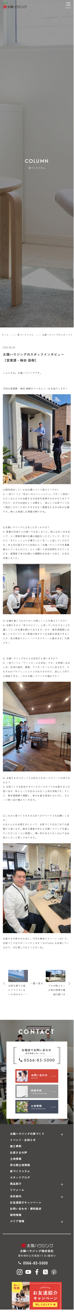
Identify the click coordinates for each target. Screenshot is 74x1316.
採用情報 (15, 1215)
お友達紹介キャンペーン (26, 1202)
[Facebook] (37, 1272)
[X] (45, 1272)
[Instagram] (20, 1272)
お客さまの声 (18, 1152)
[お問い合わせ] (36, 1076)
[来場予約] (36, 1091)
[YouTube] (28, 1272)
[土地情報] (36, 1106)
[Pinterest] (54, 1272)
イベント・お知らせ (23, 1140)
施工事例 (15, 1146)
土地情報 (15, 1159)
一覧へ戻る (37, 983)
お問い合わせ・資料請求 (26, 1208)
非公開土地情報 (20, 1165)
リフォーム (17, 1190)
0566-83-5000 (35, 1263)
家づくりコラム (20, 1171)
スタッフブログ (20, 1177)
